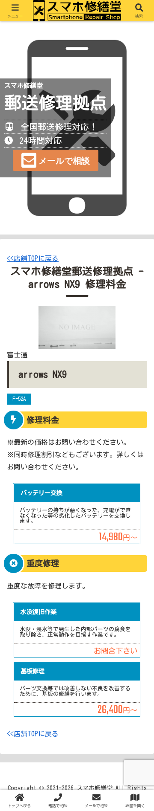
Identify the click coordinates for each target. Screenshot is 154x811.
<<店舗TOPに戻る (33, 258)
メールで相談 (64, 160)
